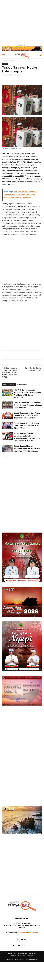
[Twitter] (25, 945)
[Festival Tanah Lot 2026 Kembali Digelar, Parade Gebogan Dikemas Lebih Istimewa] (7, 405)
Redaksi (9, 953)
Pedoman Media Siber (18, 956)
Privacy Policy (22, 953)
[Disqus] (22, 488)
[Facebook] (13, 945)
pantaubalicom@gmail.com (28, 932)
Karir (15, 953)
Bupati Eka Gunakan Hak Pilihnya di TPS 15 (33, 369)
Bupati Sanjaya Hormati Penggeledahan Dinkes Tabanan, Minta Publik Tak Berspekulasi (27, 448)
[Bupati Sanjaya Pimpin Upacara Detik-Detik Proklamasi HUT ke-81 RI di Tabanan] (7, 425)
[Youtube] (30, 945)
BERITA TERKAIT (9, 384)
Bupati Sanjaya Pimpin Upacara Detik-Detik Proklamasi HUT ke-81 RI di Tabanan (27, 425)
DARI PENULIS (22, 384)
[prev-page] (3, 456)
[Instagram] (19, 945)
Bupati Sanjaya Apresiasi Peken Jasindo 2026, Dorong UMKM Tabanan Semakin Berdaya (27, 415)
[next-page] (7, 456)
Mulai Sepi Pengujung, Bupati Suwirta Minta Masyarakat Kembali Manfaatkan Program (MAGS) (9, 372)
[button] (3, 55)
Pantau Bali (10, 75)
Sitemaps (30, 956)
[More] (29, 80)
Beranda (4, 60)
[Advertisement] (22, 22)
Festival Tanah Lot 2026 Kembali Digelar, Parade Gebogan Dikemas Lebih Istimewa (28, 405)
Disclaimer (32, 953)
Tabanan (12, 60)
